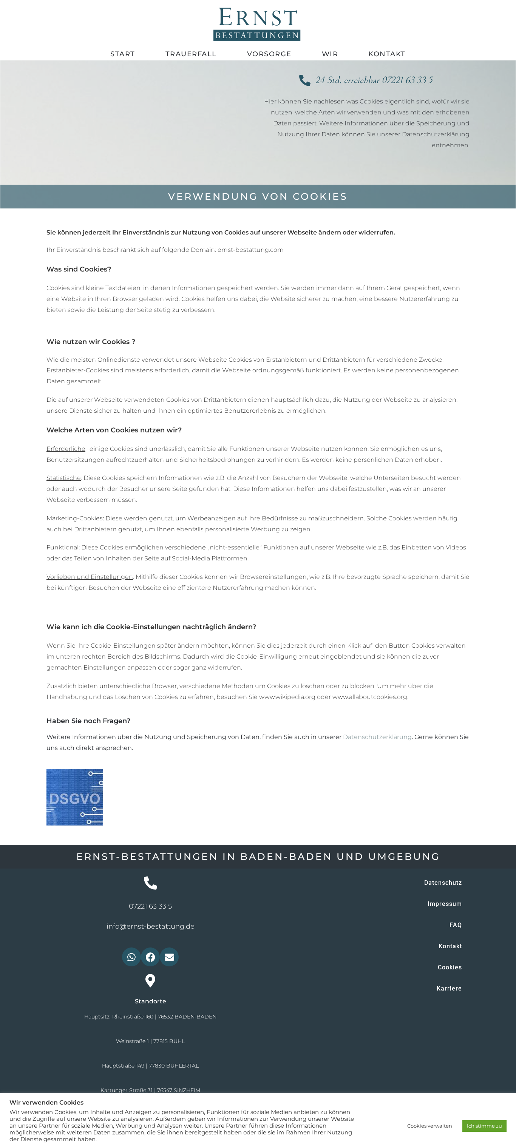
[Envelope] (169, 956)
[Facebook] (150, 956)
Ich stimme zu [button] (484, 1126)
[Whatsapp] (131, 956)
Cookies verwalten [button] (429, 1126)
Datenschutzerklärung (377, 737)
